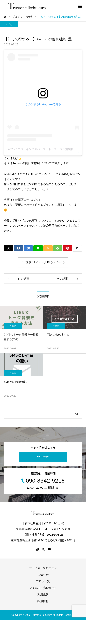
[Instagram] (37, 549)
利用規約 (43, 594)
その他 (9, 24)
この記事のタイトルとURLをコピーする (43, 262)
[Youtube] (49, 549)
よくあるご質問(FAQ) (43, 587)
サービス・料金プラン (43, 568)
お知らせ (43, 574)
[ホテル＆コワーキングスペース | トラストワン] (27, 6)
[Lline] (38, 248)
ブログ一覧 (43, 581)
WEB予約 (43, 456)
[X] (43, 549)
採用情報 (43, 601)
